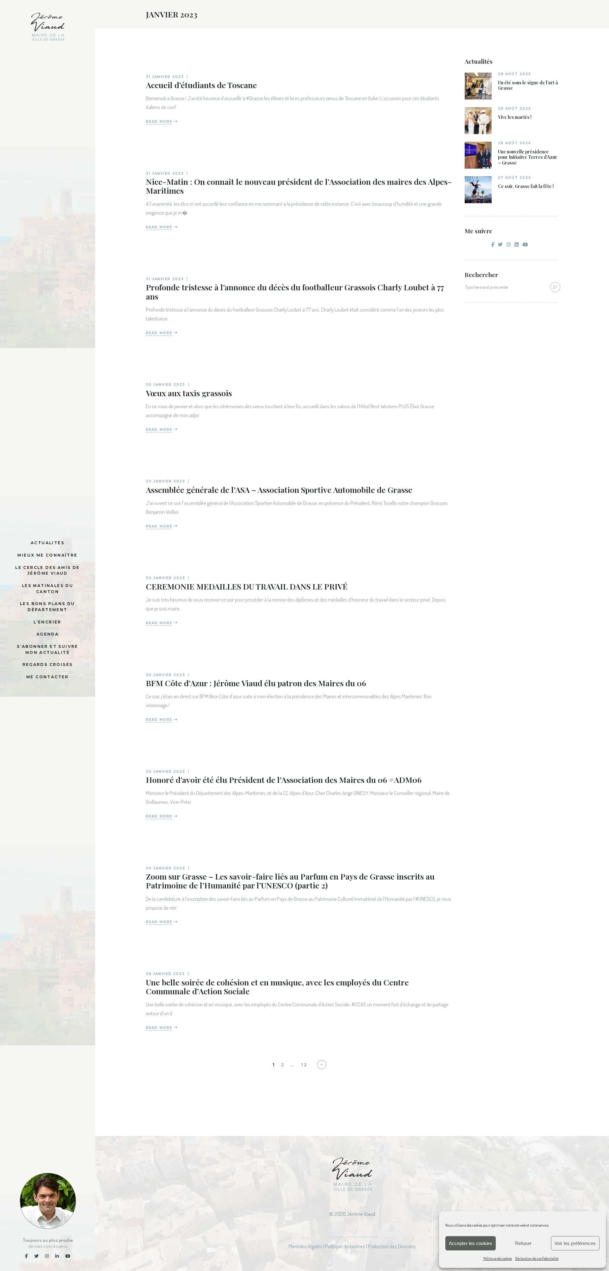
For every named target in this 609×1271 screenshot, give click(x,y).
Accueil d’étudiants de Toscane (201, 85)
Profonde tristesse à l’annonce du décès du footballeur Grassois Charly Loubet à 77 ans (295, 291)
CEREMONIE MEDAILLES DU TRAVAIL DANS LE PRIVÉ (247, 586)
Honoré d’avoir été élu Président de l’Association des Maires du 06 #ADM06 (284, 779)
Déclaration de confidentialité (537, 1258)
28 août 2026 (514, 74)
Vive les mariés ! (515, 117)
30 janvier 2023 (165, 385)
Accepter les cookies (470, 1243)
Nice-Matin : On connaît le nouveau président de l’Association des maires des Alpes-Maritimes (299, 186)
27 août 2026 (514, 178)
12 (304, 1064)
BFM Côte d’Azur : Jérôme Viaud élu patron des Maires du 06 (256, 683)
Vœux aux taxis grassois (189, 393)
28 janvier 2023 (165, 974)
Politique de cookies (497, 1258)
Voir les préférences (575, 1243)
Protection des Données (392, 1246)
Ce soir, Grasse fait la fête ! (526, 186)
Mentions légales (305, 1246)
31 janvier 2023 (165, 77)
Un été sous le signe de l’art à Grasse (528, 85)
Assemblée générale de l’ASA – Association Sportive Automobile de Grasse (279, 489)
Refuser (523, 1243)
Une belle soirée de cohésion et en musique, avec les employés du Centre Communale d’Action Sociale (277, 986)
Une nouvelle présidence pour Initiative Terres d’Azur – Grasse (527, 157)
